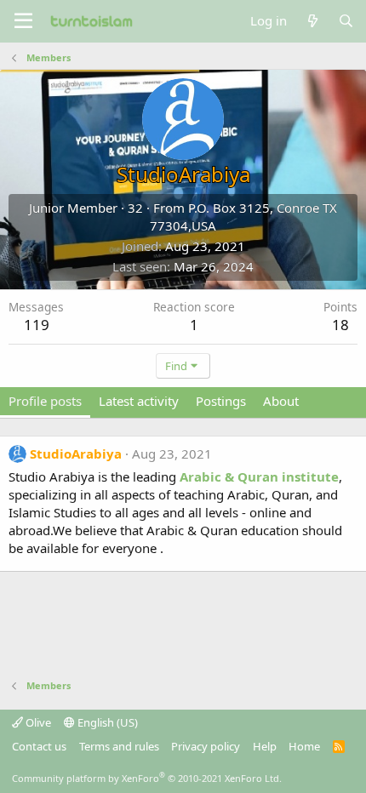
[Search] (346, 21)
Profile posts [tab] (45, 400)
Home (304, 746)
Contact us (39, 746)
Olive (37, 722)
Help (265, 746)
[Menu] (23, 21)
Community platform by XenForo (147, 778)
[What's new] (312, 21)
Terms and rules (119, 746)
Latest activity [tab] (139, 400)
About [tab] (281, 400)
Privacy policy (205, 746)
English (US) (106, 722)
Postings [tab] (221, 400)
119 (36, 324)
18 (340, 324)
